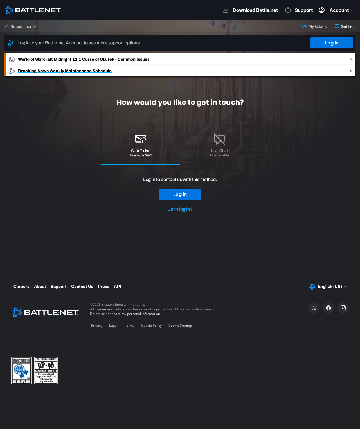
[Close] (351, 59)
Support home (23, 26)
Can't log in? (180, 209)
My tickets (317, 26)
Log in (332, 43)
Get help (348, 26)
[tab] (140, 146)
